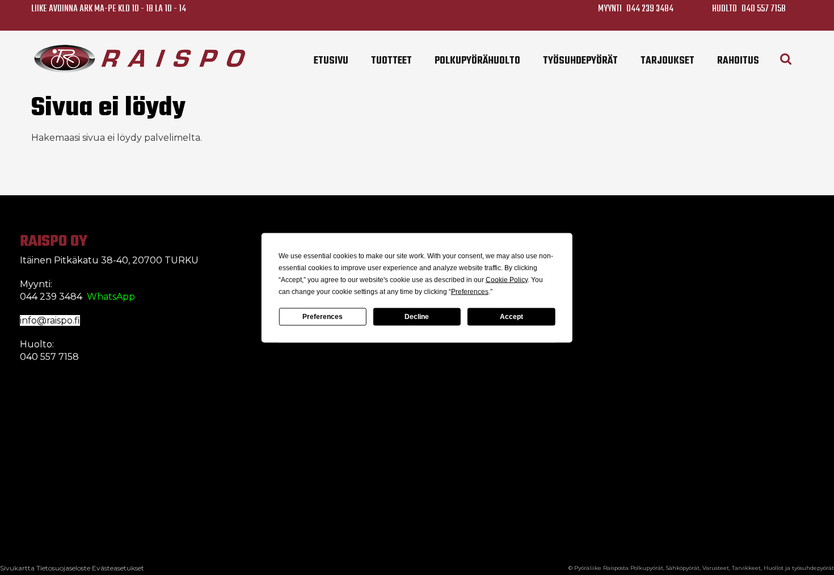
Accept (511, 317)
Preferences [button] (469, 291)
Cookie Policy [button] (507, 279)
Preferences (322, 317)
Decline (417, 317)
